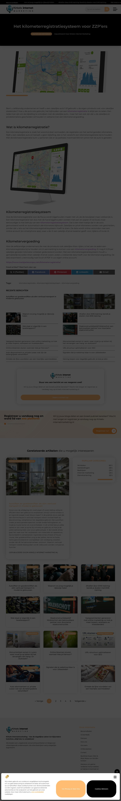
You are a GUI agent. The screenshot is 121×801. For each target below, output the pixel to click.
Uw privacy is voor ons (71, 789)
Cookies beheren (101, 789)
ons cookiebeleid (38, 792)
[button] (115, 777)
